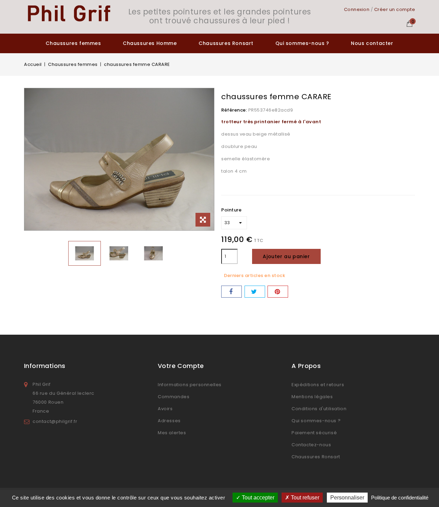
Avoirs (165, 408)
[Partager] (231, 291)
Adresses (169, 420)
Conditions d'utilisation (319, 408)
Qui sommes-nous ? (302, 43)
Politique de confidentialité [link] (399, 497)
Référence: (234, 110)
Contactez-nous (311, 444)
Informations (45, 365)
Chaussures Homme (150, 43)
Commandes (173, 396)
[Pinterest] (278, 291)
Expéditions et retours (318, 384)
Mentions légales (312, 396)
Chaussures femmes (73, 43)
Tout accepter (257, 497)
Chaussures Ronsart (226, 43)
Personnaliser (347, 497)
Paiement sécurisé (314, 432)
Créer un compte (394, 9)
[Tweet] (255, 291)
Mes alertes (172, 432)
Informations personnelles (190, 384)
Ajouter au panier (286, 256)
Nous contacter (372, 43)
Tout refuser (304, 497)
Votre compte (181, 365)
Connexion (357, 9)
